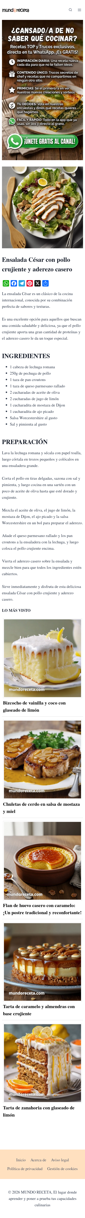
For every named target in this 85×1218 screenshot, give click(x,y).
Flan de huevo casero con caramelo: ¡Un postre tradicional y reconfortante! (42, 909)
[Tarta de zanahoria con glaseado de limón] (42, 1063)
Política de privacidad (24, 1168)
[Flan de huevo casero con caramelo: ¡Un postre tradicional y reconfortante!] (42, 861)
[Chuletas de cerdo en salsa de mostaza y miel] (42, 759)
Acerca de (38, 1159)
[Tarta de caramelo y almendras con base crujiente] (42, 962)
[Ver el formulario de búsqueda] (70, 10)
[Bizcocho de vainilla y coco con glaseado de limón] (42, 658)
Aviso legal (60, 1159)
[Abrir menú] (79, 10)
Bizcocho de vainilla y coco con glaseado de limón (34, 706)
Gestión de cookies (62, 1168)
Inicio (21, 1159)
